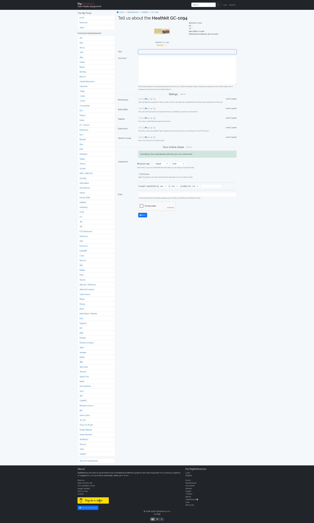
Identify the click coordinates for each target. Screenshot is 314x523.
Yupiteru (83, 454)
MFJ (81, 265)
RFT (81, 328)
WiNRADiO (84, 439)
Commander (85, 106)
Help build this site (85, 483)
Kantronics (84, 236)
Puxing (82, 304)
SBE (81, 362)
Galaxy (82, 159)
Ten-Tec (83, 420)
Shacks (188, 497)
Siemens (83, 372)
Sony (82, 391)
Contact (81, 494)
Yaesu (82, 27)
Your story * (122, 58)
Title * (120, 52)
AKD (81, 43)
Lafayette (83, 251)
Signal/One (84, 377)
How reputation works (86, 486)
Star (81, 410)
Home (121, 12)
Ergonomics (123, 129)
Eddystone (84, 130)
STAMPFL (83, 401)
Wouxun (83, 444)
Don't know (144, 174)
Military (82, 270)
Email (120, 194)
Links (187, 502)
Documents (190, 486)
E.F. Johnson (85, 125)
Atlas (81, 57)
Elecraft (82, 139)
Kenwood (83, 23)
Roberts (83, 338)
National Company (87, 289)
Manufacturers (133, 12)
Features (121, 119)
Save (143, 215)
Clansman (83, 86)
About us (81, 480)
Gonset (82, 169)
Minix (82, 275)
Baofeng (83, 72)
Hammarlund (85, 188)
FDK (81, 149)
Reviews (188, 488)
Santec (82, 357)
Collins (82, 101)
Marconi (83, 260)
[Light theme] (157, 519)
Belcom (83, 77)
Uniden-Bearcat (86, 430)
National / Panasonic (88, 285)
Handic (82, 193)
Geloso (82, 164)
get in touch (123, 475)
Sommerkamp (85, 386)
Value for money (124, 138)
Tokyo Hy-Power (86, 425)
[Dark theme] (162, 519)
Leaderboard (190, 499)
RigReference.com (163, 511)
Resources (189, 505)
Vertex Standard (86, 435)
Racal (82, 309)
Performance (123, 100)
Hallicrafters (84, 183)
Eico (81, 135)
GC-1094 (155, 12)
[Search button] (218, 5)
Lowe (82, 256)
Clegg (82, 91)
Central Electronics (87, 82)
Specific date (144, 164)
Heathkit (83, 202)
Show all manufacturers (89, 461)
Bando (82, 67)
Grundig (83, 178)
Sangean (83, 352)
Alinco (82, 48)
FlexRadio (83, 154)
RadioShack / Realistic (88, 314)
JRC (81, 227)
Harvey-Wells (85, 198)
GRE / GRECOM (86, 173)
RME (81, 333)
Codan (82, 96)
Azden (82, 62)
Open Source (85, 294)
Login (224, 5)
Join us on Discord (89, 508)
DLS (81, 111)
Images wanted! (84, 488)
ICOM (82, 18)
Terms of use (83, 491)
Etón (81, 144)
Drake (82, 120)
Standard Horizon (86, 406)
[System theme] (152, 519)
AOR (81, 52)
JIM (81, 222)
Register (232, 5)
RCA (81, 319)
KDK (81, 241)
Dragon (82, 115)
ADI (81, 38)
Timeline (188, 494)
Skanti (82, 381)
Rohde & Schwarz (87, 343)
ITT (81, 217)
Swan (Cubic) (85, 415)
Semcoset (84, 367)
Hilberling (83, 207)
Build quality (123, 109)
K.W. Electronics (86, 231)
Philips (82, 299)
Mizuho (82, 280)
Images (188, 491)
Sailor (82, 348)
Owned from (123, 162)
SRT (81, 396)
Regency (83, 323)
